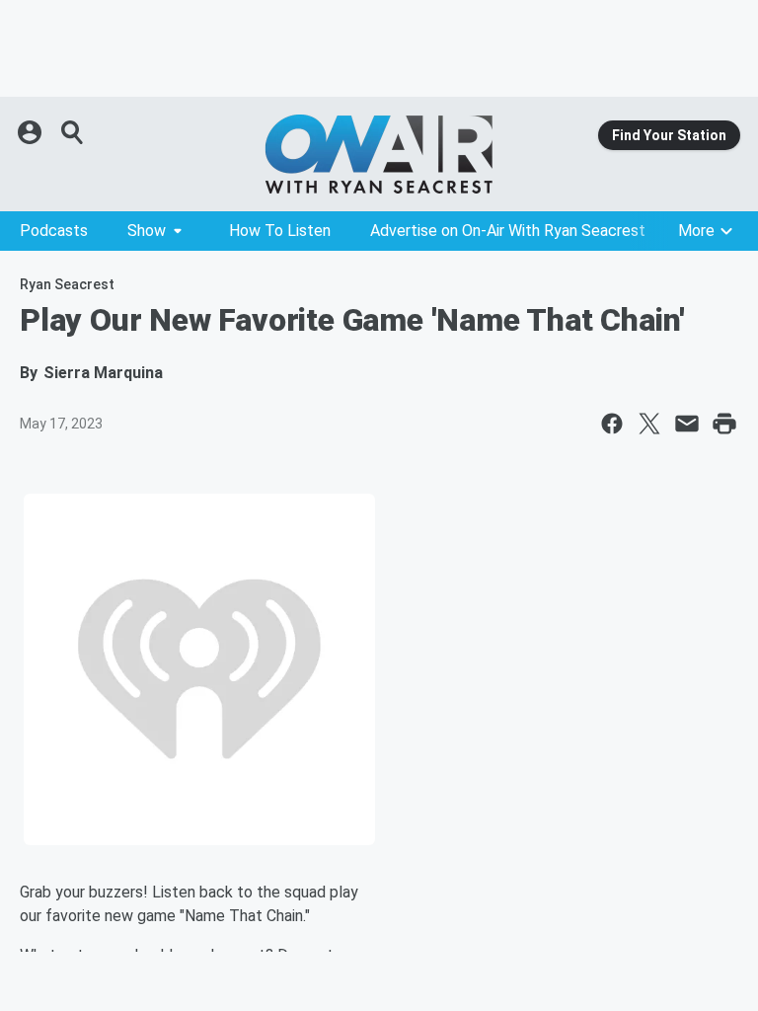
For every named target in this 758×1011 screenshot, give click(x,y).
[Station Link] (379, 154)
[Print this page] (724, 423)
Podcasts (54, 230)
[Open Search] (73, 132)
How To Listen (280, 230)
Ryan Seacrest (67, 284)
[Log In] (31, 132)
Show (146, 230)
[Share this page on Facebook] (612, 423)
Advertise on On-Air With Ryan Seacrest (507, 230)
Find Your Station (669, 135)
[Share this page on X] (649, 423)
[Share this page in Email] (687, 423)
